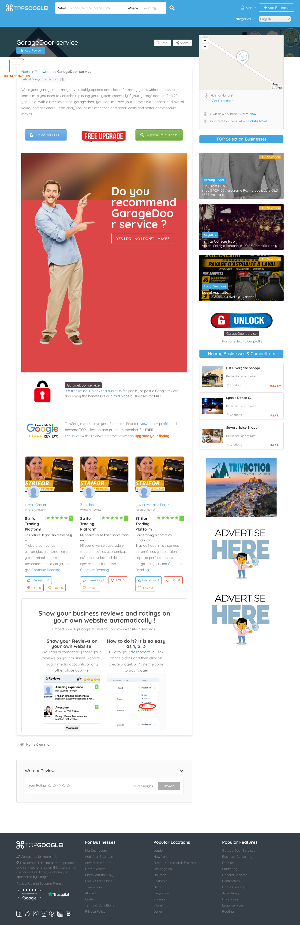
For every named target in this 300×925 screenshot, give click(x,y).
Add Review (33, 50)
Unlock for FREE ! (49, 135)
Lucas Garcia (35, 504)
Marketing (229, 869)
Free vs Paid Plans (98, 881)
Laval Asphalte (215, 292)
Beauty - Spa (214, 180)
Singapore (161, 893)
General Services (235, 875)
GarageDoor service (83, 385)
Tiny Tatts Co (213, 186)
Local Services (215, 286)
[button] (16, 66)
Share (184, 43)
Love (58, 588)
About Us (92, 893)
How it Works (95, 869)
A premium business (162, 135)
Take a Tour (93, 887)
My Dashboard (96, 850)
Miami (158, 905)
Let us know (74, 436)
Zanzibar (87, 504)
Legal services (233, 905)
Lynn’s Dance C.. (238, 398)
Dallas (158, 911)
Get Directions (222, 101)
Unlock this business (105, 391)
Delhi (157, 887)
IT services (230, 899)
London (159, 850)
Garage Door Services (238, 850)
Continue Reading (45, 570)
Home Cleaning (37, 744)
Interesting (40, 580)
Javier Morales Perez (152, 504)
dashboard (140, 652)
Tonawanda (44, 71)
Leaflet (277, 87)
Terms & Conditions (99, 905)
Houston (160, 875)
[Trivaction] (241, 487)
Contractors (231, 881)
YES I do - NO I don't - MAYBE (142, 238)
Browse (169, 786)
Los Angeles (163, 869)
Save (164, 43)
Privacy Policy (95, 911)
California (160, 881)
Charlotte (236, 385)
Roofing (228, 911)
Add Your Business (99, 856)
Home (26, 71)
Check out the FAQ (99, 875)
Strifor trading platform (33, 523)
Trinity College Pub (218, 241)
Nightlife (210, 235)
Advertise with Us (98, 863)
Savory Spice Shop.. (241, 427)
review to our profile (153, 423)
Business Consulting (237, 856)
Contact (91, 899)
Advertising (230, 893)
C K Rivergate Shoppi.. (243, 368)
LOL (37, 588)
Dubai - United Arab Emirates (175, 863)
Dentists (228, 863)
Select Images (143, 786)
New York (161, 856)
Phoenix (159, 899)
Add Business (278, 7)
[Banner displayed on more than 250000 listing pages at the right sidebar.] (241, 553)
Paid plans (121, 396)
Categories (242, 19)
